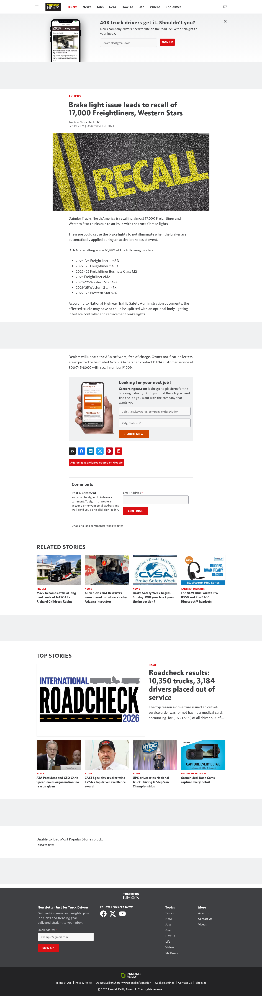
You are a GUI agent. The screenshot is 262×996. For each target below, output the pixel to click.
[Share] (81, 451)
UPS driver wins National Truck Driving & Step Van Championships (151, 782)
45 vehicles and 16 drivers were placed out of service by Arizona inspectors (106, 597)
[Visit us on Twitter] (112, 913)
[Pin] (109, 451)
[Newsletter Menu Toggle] (225, 6)
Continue (135, 511)
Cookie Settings (164, 982)
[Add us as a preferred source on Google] (118, 451)
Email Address (133, 492)
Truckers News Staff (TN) (84, 122)
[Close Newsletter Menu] (225, 21)
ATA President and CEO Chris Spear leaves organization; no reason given (58, 782)
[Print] (72, 451)
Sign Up (167, 42)
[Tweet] (100, 451)
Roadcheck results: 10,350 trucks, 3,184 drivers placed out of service (182, 685)
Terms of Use (63, 982)
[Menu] (37, 6)
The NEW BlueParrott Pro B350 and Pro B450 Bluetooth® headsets (199, 597)
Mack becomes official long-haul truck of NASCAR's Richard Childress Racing (57, 597)
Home (152, 665)
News (88, 588)
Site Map (201, 982)
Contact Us (185, 982)
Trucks (75, 96)
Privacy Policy (83, 982)
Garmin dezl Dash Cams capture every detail (198, 780)
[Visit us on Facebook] (103, 913)
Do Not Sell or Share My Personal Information (123, 982)
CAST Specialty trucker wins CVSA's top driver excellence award (105, 782)
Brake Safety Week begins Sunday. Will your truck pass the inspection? (153, 597)
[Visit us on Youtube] (122, 913)
